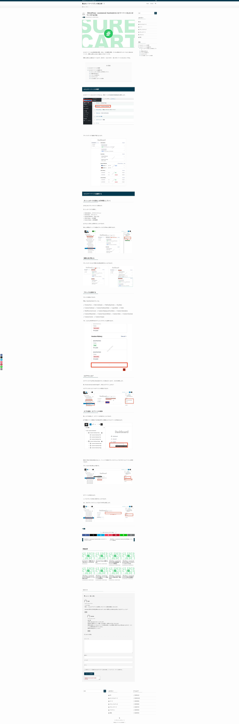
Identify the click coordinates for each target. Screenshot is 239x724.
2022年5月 (136, 712)
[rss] (156, 0)
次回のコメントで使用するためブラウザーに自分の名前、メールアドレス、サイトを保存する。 (104, 669)
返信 (86, 612)
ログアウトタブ (94, 76)
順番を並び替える (94, 73)
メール (86, 660)
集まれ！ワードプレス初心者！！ (93, 3)
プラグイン (141, 34)
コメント (86, 638)
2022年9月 (136, 701)
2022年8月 (136, 704)
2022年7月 (136, 707)
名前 (85, 655)
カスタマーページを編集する (95, 70)
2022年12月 (137, 698)
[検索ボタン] (155, 3)
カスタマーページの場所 (94, 68)
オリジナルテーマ (142, 24)
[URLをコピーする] (131, 535)
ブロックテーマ (142, 32)
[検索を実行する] (155, 13)
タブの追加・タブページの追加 (97, 78)
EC (84, 17)
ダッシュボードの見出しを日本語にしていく (100, 71)
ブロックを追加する (95, 75)
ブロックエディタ (142, 29)
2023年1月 (136, 695)
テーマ (140, 26)
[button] (85, 535)
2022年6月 (136, 709)
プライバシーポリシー (119, 720)
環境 (140, 37)
